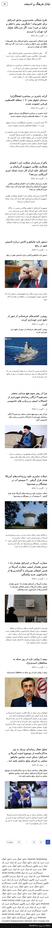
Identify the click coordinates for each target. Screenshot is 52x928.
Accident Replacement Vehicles (17, 921)
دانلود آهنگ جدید (14, 866)
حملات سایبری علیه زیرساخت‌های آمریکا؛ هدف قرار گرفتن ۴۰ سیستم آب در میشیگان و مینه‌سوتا (26, 480)
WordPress (33, 926)
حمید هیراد (25, 900)
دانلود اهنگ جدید (19, 859)
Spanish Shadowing (37, 859)
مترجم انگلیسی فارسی (38, 890)
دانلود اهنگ (27, 862)
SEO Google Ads (41, 921)
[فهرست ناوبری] (4, 4)
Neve (48, 926)
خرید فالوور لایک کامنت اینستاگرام (17, 883)
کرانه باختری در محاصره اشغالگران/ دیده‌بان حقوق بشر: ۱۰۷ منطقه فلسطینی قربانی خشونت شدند (26, 100)
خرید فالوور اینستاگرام (33, 866)
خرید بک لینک (38, 862)
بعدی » (9, 842)
